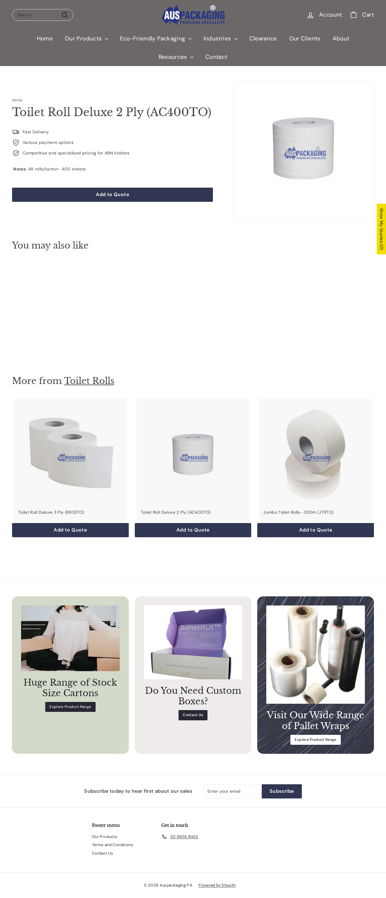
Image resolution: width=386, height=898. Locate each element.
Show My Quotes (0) (381, 229)
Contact (216, 57)
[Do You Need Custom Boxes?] (193, 642)
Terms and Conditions (112, 844)
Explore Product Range (70, 706)
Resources (174, 57)
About (341, 38)
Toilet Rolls (89, 380)
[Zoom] (303, 151)
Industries (218, 38)
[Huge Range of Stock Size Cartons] (70, 638)
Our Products (84, 38)
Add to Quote (39, 345)
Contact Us (193, 714)
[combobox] (42, 15)
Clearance (263, 38)
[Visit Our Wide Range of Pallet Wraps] (315, 654)
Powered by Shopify (217, 885)
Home (45, 38)
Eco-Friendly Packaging (153, 38)
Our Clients (305, 38)
